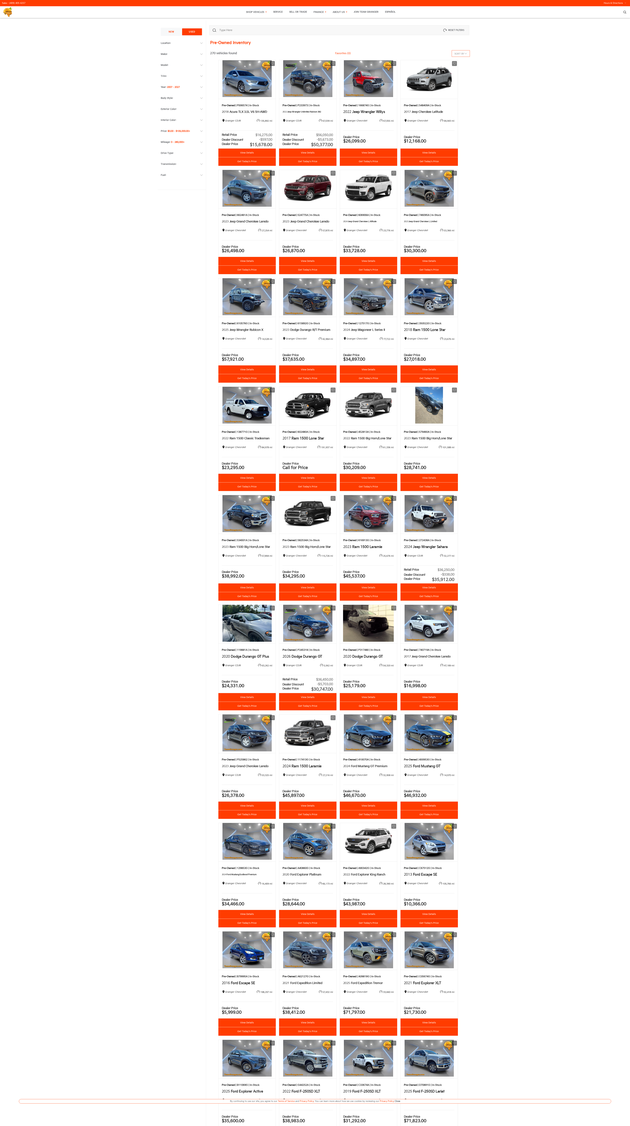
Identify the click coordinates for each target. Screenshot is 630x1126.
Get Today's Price (247, 161)
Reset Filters (456, 30)
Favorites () (343, 53)
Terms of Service (286, 1101)
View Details (247, 153)
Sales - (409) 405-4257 (13, 3)
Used (192, 32)
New (171, 32)
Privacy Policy (307, 1101)
